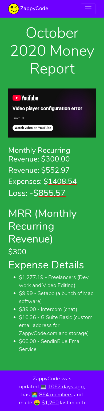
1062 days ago (66, 386)
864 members (56, 394)
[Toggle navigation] (88, 8)
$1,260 (50, 402)
